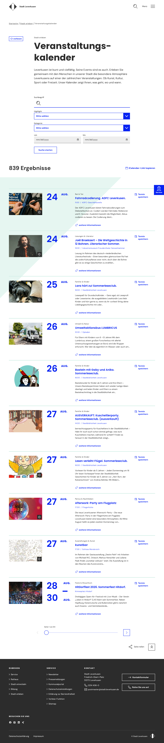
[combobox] (82, 102)
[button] (16, 38)
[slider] (82, 632)
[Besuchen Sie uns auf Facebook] (10, 722)
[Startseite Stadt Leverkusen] (152, 736)
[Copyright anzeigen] (39, 212)
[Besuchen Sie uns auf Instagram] (14, 722)
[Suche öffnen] (135, 6)
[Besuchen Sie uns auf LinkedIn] (18, 722)
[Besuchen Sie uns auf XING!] (23, 722)
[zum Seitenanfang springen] (151, 647)
